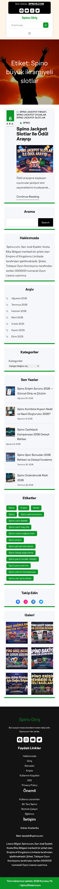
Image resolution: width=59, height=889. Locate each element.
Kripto (23, 507)
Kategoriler (16, 361)
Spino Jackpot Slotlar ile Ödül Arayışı (32, 133)
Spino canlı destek (18, 520)
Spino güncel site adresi (21, 546)
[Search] (45, 25)
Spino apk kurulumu (31, 514)
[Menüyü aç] (29, 33)
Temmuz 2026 (19, 304)
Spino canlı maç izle (19, 527)
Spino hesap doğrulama (21, 552)
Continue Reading (27, 196)
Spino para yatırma (18, 565)
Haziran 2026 (18, 311)
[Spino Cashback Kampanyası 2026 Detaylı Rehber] (10, 432)
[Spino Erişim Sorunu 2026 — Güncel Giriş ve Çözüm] (10, 391)
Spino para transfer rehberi (23, 559)
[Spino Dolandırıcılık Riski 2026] (10, 478)
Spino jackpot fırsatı (33, 111)
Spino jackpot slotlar (30, 117)
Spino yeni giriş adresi (20, 578)
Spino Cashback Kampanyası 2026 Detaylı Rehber (33, 434)
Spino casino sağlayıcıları (22, 533)
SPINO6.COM (36, 3)
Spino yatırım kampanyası (22, 571)
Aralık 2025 (17, 323)
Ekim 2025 (17, 336)
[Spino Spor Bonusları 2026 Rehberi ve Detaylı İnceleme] (10, 458)
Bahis (11, 507)
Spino (26, 122)
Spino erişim (15, 539)
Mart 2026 (17, 317)
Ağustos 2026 (19, 298)
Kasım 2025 (18, 330)
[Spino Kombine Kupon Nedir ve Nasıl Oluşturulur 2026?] (10, 412)
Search (46, 222)
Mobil (36, 507)
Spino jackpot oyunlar (31, 114)
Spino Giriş (29, 18)
